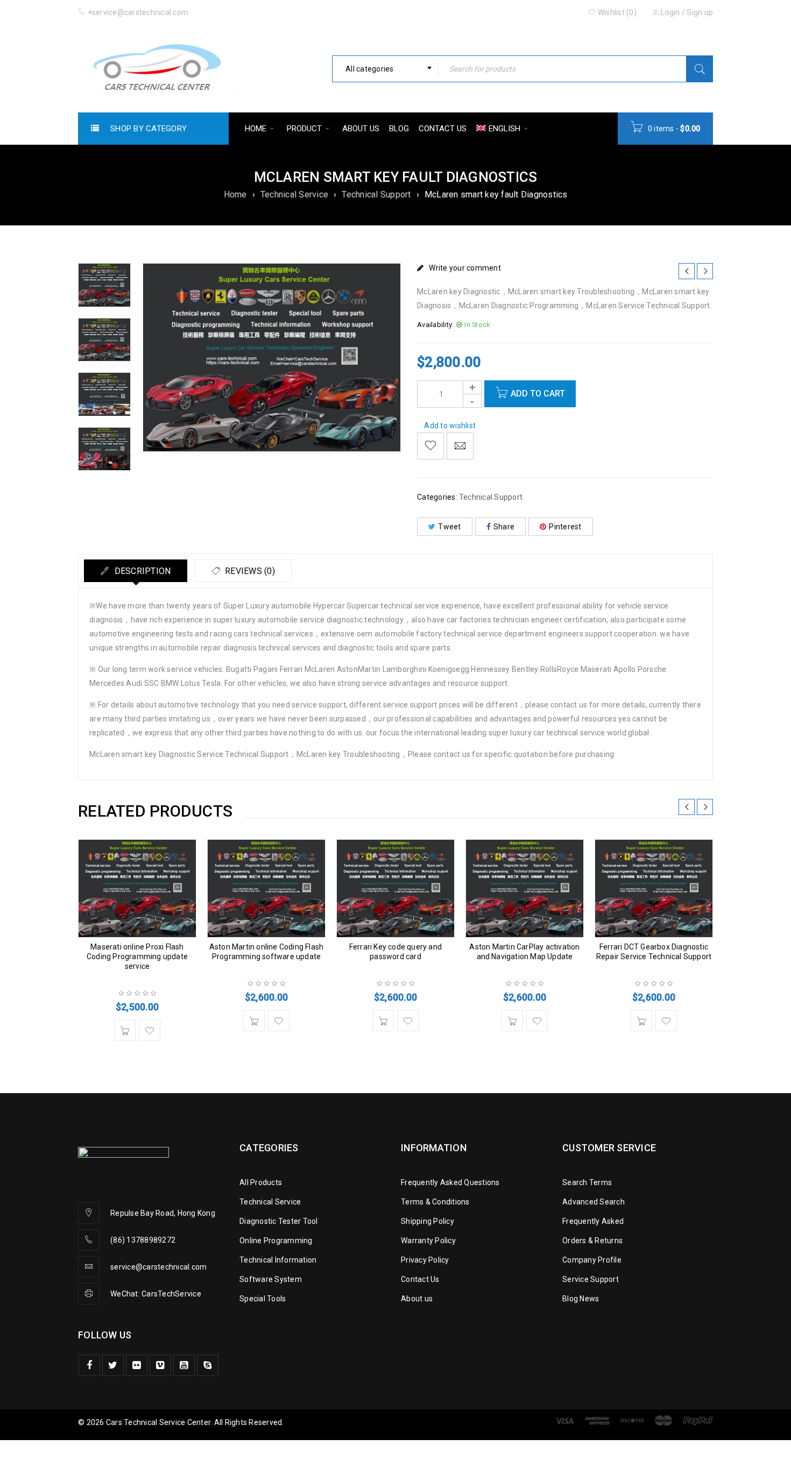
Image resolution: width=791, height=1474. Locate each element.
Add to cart (538, 393)
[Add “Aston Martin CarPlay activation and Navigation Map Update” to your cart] (512, 1020)
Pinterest (565, 526)
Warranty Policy (428, 1240)
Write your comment (465, 268)
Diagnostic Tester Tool (278, 1221)
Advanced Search (593, 1201)
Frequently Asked (593, 1221)
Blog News (580, 1298)
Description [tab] (141, 571)
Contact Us (420, 1279)
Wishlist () (616, 12)
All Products (260, 1182)
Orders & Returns (592, 1240)
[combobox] (385, 68)
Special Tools (262, 1298)
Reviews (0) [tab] (249, 571)
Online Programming (276, 1240)
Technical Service (294, 194)
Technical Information (277, 1260)
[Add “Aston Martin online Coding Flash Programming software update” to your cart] (254, 1020)
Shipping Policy (427, 1221)
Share (503, 526)
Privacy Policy (425, 1260)
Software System (270, 1279)
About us (417, 1298)
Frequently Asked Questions (450, 1182)
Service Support (590, 1279)
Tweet (449, 526)
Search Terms (587, 1182)
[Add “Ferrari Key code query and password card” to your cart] (383, 1020)
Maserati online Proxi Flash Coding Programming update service (137, 956)
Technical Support (376, 194)
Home (235, 194)
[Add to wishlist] (430, 446)
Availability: (435, 325)
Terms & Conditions (435, 1201)
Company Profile (592, 1260)
